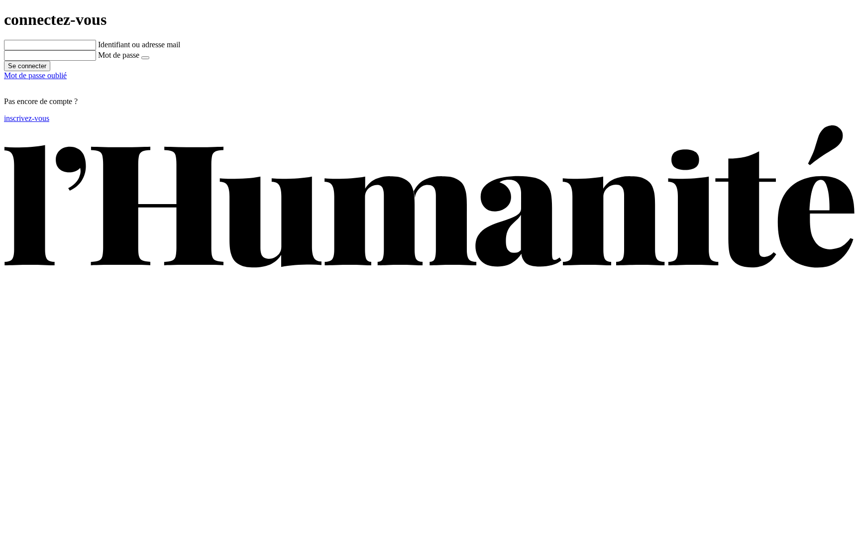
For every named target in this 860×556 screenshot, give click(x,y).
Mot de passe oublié (35, 75)
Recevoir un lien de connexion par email (67, 84)
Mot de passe (118, 55)
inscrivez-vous (26, 118)
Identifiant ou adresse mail (139, 44)
